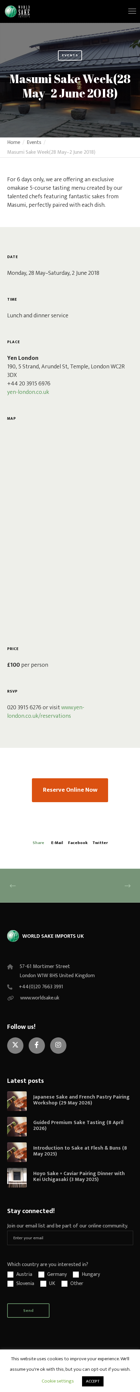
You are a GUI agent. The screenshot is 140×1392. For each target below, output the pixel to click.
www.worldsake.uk (39, 998)
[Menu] (129, 11)
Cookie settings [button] (58, 1381)
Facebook (78, 842)
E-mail (57, 842)
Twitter (100, 842)
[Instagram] (58, 1045)
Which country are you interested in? (47, 1264)
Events (70, 55)
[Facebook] (37, 1045)
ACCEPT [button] (93, 1381)
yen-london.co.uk (28, 392)
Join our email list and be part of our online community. (67, 1226)
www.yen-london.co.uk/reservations (45, 712)
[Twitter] (15, 1045)
